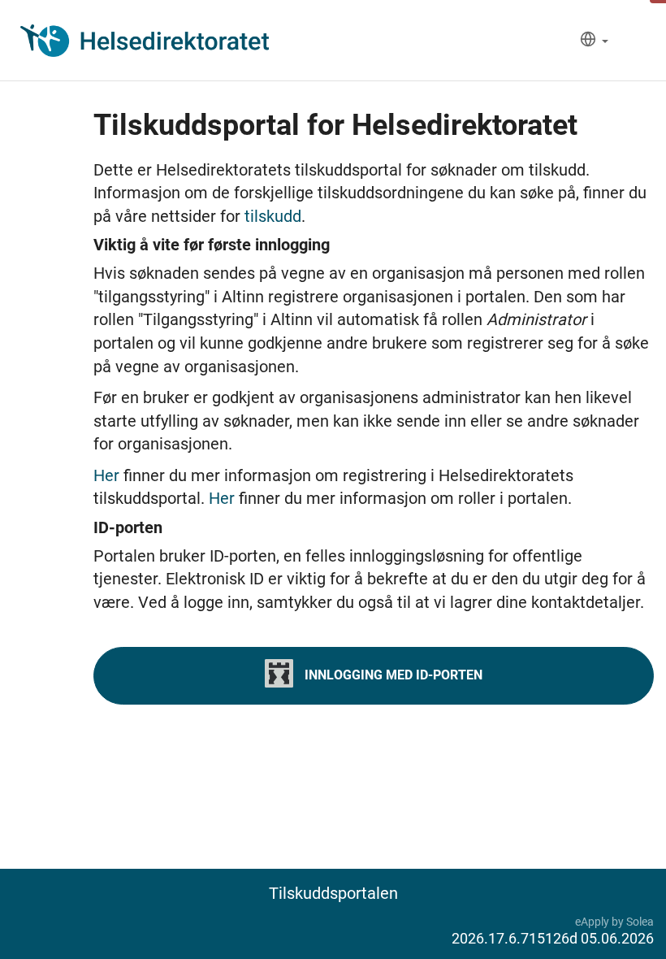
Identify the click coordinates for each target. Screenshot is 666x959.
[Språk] (594, 41)
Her (108, 475)
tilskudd (272, 216)
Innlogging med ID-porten (391, 674)
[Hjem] (144, 40)
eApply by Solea (614, 921)
